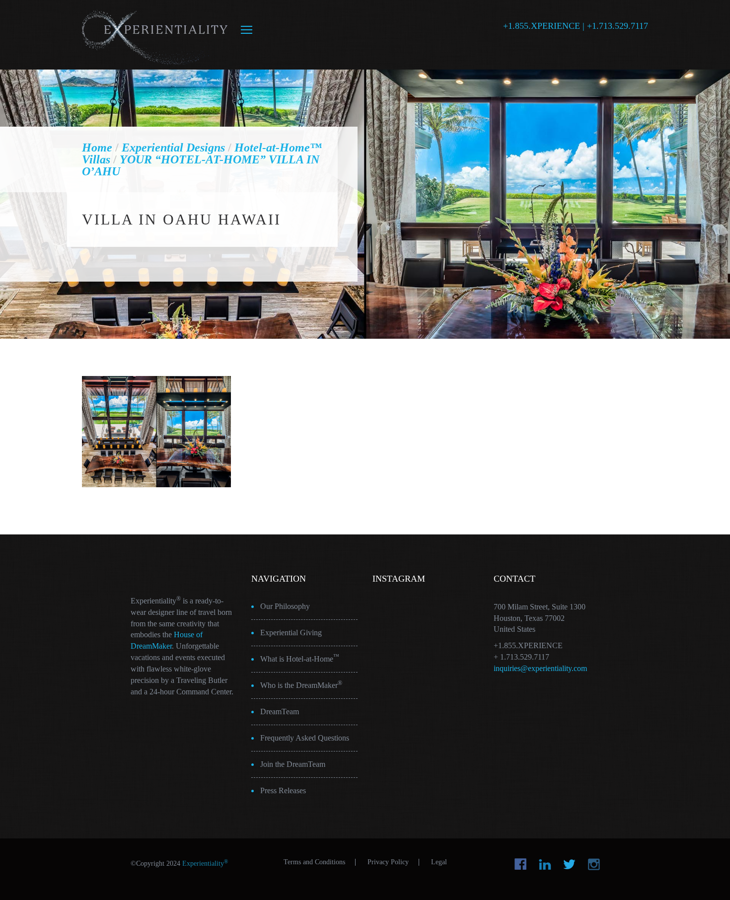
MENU (246, 29)
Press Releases (283, 790)
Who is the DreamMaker (301, 684)
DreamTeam (279, 711)
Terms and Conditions (314, 862)
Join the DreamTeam (292, 764)
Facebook (520, 864)
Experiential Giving (291, 632)
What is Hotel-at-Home (299, 658)
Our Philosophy (285, 606)
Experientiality (155, 35)
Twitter (569, 864)
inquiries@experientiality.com (540, 668)
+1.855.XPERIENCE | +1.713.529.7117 (575, 26)
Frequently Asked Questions (304, 738)
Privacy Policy (388, 862)
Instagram (593, 864)
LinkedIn (545, 864)
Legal (439, 862)
